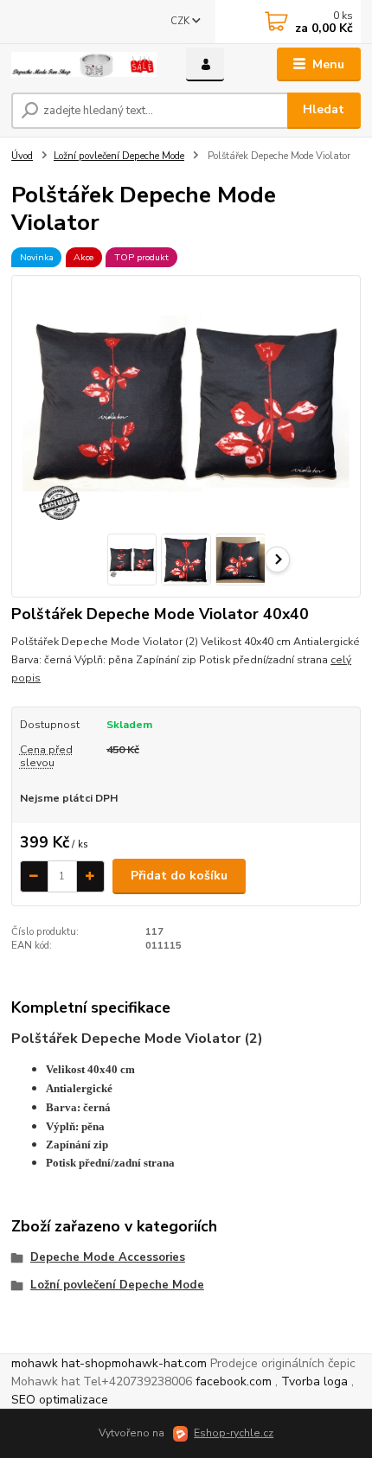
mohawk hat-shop (61, 1363)
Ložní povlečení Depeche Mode (119, 156)
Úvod (22, 156)
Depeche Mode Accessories (107, 1257)
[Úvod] (84, 65)
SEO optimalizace (59, 1399)
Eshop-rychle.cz (233, 1433)
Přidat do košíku (179, 875)
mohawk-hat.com (159, 1363)
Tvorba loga (314, 1381)
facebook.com (234, 1381)
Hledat (323, 109)
